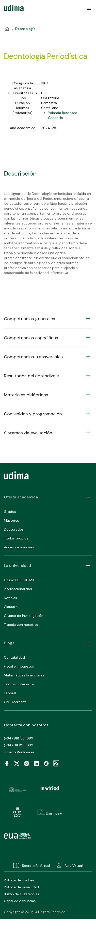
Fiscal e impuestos (19, 666)
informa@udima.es (19, 752)
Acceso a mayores (19, 547)
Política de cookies (19, 880)
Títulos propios (16, 538)
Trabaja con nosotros (21, 624)
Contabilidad (14, 657)
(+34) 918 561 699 (18, 738)
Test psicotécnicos (19, 684)
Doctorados (14, 529)
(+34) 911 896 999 (18, 745)
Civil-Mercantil (15, 702)
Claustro (11, 606)
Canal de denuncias (20, 901)
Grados (10, 511)
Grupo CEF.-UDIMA (19, 580)
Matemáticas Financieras (24, 675)
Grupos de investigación (23, 615)
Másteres (11, 520)
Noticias (10, 598)
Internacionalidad (18, 589)
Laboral (10, 693)
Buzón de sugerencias (21, 894)
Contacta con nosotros (26, 725)
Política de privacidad (21, 887)
